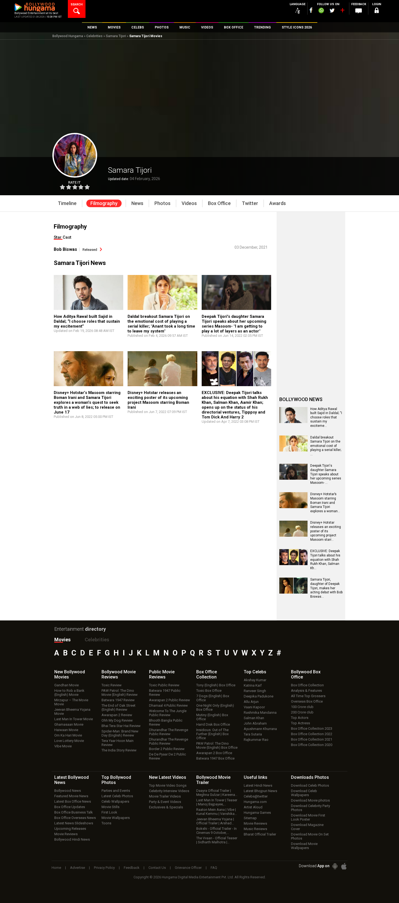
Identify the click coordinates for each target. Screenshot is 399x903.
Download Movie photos (310, 800)
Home (56, 868)
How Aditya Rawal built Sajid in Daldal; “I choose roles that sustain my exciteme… (326, 417)
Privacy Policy (104, 868)
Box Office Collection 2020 (311, 745)
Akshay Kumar (255, 680)
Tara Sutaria (253, 734)
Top (255, 671)
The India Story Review (119, 750)
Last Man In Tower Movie (73, 719)
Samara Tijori (116, 36)
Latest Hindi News (258, 785)
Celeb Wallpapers (115, 801)
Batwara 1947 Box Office (215, 758)
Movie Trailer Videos (165, 796)
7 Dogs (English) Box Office (212, 698)
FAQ (214, 868)
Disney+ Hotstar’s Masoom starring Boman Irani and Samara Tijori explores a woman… (325, 502)
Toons (106, 823)
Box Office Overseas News (75, 818)
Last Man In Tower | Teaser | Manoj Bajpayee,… (216, 802)
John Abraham (255, 723)
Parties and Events (116, 791)
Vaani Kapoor (254, 707)
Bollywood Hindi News (72, 839)
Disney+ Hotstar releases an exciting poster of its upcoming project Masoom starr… (325, 531)
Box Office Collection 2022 (311, 734)
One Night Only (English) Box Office (215, 707)
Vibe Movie (63, 746)
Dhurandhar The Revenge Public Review (168, 732)
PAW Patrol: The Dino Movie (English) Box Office (216, 745)
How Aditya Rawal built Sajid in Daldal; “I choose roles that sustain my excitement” (87, 321)
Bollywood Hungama (67, 36)
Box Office (206, 674)
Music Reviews (255, 829)
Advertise (77, 868)
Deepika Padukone (258, 696)
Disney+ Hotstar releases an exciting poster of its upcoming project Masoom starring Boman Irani (158, 400)
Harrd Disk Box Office (213, 724)
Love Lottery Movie (69, 741)
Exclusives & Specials (166, 807)
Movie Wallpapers (116, 818)
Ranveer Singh (255, 691)
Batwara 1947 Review (118, 700)
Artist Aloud (253, 807)
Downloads (310, 777)
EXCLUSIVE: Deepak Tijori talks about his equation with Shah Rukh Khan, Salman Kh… (325, 559)
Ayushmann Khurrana (260, 729)
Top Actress (300, 723)
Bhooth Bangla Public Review (165, 722)
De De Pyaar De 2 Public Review (167, 756)
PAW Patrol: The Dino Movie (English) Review (120, 693)
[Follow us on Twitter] (332, 10)
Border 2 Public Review (167, 749)
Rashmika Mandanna (260, 712)
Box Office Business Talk (73, 812)
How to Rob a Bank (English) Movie (69, 693)
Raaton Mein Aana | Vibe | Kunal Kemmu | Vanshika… (216, 812)
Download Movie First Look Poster (308, 817)
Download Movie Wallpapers (304, 846)
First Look (109, 812)
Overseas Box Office (307, 701)
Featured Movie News (71, 796)
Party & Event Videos (165, 802)
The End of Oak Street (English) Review (118, 707)
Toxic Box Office (208, 691)
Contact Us (157, 868)
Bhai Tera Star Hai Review (121, 726)
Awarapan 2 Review (117, 715)
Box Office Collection (307, 685)
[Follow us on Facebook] (311, 10)
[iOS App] (344, 866)
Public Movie (162, 674)
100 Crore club (302, 707)
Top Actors (299, 718)
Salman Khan (254, 718)
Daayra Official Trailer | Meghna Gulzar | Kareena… (216, 793)
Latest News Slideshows (73, 823)
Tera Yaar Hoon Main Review (118, 743)
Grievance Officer (188, 868)
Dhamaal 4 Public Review (168, 705)
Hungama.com (255, 802)
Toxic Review (112, 685)
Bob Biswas (65, 249)
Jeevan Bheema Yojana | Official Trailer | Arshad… (215, 821)
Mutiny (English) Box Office (212, 717)
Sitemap (250, 818)
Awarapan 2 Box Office (214, 753)
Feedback (132, 868)
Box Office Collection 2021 (311, 739)
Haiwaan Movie (66, 730)
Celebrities (94, 36)
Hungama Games (257, 813)
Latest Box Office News (72, 801)
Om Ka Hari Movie (68, 735)
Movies (62, 639)
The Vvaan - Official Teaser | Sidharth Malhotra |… (216, 840)
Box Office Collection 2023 (311, 728)
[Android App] (335, 866)
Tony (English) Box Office (215, 685)
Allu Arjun (251, 702)
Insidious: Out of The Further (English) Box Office (212, 734)
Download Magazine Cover (307, 827)
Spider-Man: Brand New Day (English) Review (120, 733)
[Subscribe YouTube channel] (342, 11)
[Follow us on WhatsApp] (321, 11)
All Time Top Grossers (308, 696)
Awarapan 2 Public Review (169, 700)
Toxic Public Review (164, 685)
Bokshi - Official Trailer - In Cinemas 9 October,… (216, 831)
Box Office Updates (69, 807)
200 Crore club (302, 712)
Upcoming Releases (70, 829)
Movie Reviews (66, 834)
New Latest (167, 777)
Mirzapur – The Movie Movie (71, 702)
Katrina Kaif (253, 685)
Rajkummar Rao (256, 740)
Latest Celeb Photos (117, 796)
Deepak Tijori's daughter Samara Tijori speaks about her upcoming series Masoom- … (325, 474)
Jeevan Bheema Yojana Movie (72, 711)
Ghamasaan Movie (68, 724)
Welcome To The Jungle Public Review (167, 713)
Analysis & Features (306, 691)
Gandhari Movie (66, 685)
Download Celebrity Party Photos (310, 808)
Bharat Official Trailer (260, 834)
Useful (255, 777)
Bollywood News (67, 791)
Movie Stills (110, 807)
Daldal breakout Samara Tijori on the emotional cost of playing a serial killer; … (325, 446)
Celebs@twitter (256, 796)
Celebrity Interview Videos (169, 791)
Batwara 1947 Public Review (164, 693)
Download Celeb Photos (310, 785)
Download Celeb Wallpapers (304, 793)
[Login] (376, 11)
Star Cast (62, 237)
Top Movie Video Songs (167, 785)
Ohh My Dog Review (117, 720)
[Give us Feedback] (358, 11)
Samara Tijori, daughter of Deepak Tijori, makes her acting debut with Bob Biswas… (326, 588)
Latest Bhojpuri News (260, 791)
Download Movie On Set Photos (310, 836)
